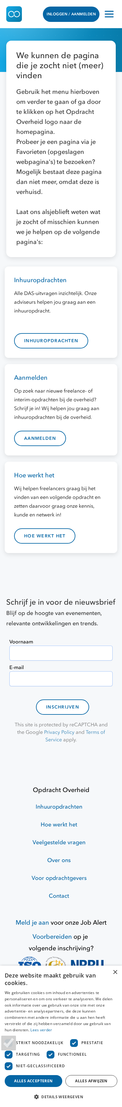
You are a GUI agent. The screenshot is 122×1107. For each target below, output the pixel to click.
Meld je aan (32, 922)
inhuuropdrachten (51, 341)
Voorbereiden (52, 936)
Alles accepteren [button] (33, 1081)
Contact (59, 896)
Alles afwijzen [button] (91, 1081)
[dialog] (61, 1036)
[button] (61, 1097)
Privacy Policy (59, 732)
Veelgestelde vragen (59, 842)
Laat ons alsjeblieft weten (53, 212)
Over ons (59, 860)
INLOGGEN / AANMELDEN (71, 14)
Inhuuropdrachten (59, 807)
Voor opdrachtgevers (59, 878)
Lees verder (41, 1030)
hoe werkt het (44, 536)
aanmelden (40, 438)
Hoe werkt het (59, 825)
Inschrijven (62, 707)
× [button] (115, 972)
